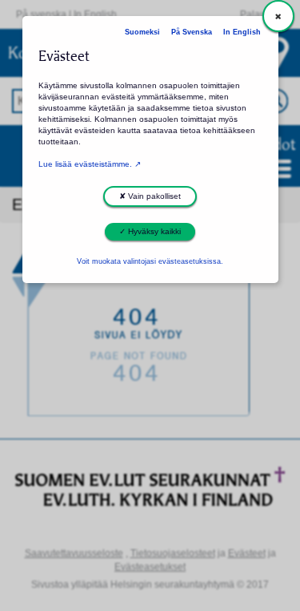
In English (242, 32)
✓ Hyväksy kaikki (150, 231)
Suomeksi (142, 32)
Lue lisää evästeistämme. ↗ (89, 164)
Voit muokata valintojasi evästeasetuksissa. (150, 261)
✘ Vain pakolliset (150, 196)
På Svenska (191, 32)
